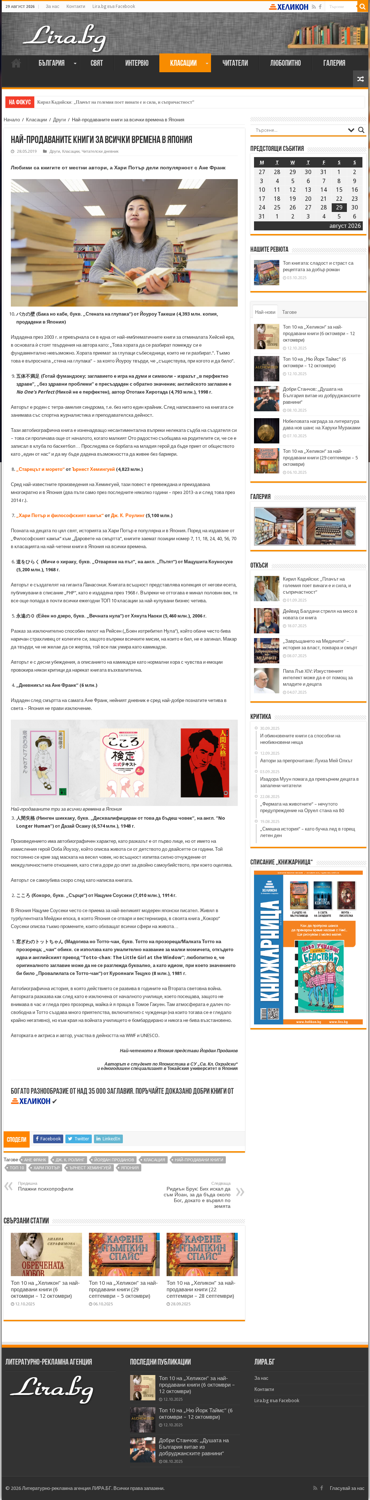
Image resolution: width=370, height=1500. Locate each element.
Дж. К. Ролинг (70, 1160)
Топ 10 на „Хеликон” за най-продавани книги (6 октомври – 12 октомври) (45, 1289)
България (52, 64)
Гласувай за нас (347, 1488)
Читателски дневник (100, 151)
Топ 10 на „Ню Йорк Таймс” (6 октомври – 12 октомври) (196, 1413)
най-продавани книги (199, 1160)
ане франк (35, 1160)
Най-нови (265, 312)
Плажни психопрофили (45, 1186)
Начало (16, 62)
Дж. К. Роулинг (128, 515)
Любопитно (285, 64)
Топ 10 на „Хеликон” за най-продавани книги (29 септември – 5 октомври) (123, 1289)
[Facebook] (320, 7)
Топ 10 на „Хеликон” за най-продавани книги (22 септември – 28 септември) (201, 1289)
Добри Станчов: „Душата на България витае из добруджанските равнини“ (321, 395)
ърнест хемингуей (90, 1168)
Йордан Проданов (114, 1160)
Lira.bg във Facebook (113, 6)
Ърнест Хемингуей (93, 469)
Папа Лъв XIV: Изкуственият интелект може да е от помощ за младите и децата (318, 677)
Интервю (137, 64)
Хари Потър (47, 1168)
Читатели (235, 64)
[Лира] (65, 30)
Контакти (75, 6)
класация (154, 1160)
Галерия (334, 64)
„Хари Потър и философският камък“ (60, 515)
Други (59, 119)
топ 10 (17, 1168)
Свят (97, 64)
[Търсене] (362, 6)
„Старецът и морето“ (40, 469)
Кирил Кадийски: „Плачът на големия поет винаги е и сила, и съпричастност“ (115, 102)
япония (130, 1168)
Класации (183, 64)
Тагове (289, 312)
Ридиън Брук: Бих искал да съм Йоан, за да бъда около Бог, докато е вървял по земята (197, 1195)
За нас (52, 6)
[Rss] (314, 7)
